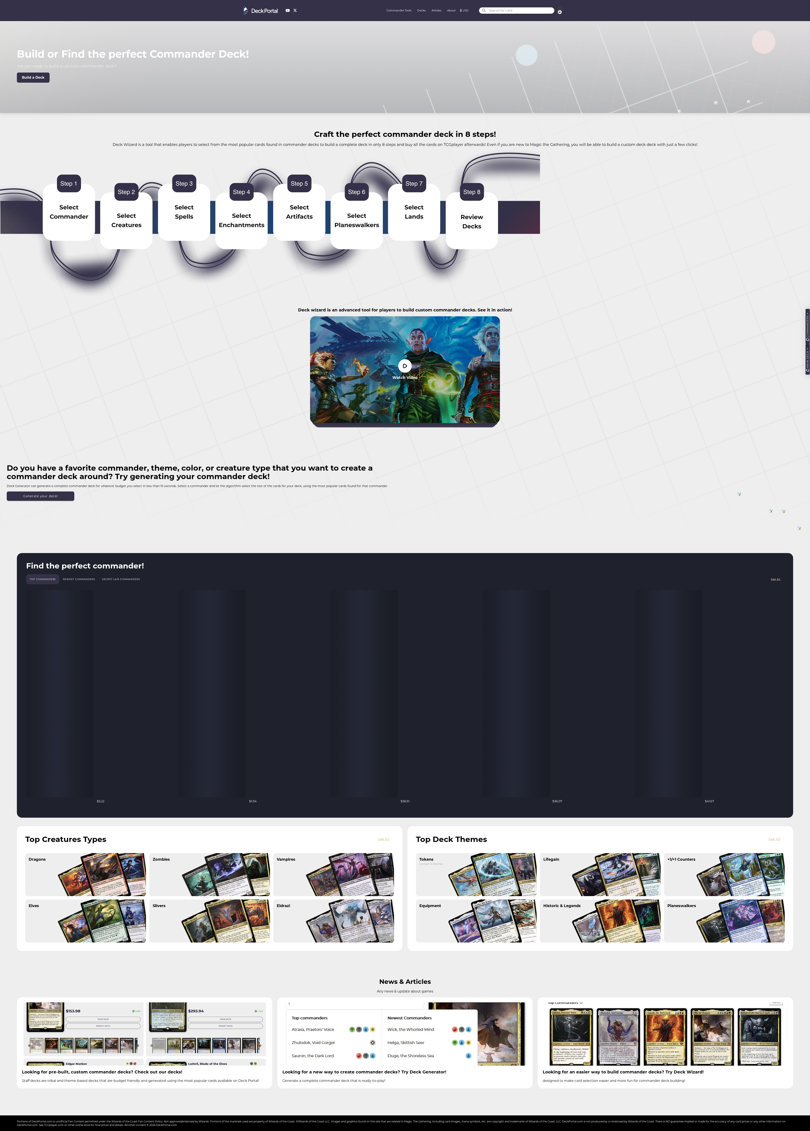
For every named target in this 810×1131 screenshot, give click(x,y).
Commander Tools (398, 10)
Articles (436, 10)
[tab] (42, 579)
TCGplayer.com (54, 1125)
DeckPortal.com (42, 1121)
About (451, 10)
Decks (421, 10)
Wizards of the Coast (124, 1121)
